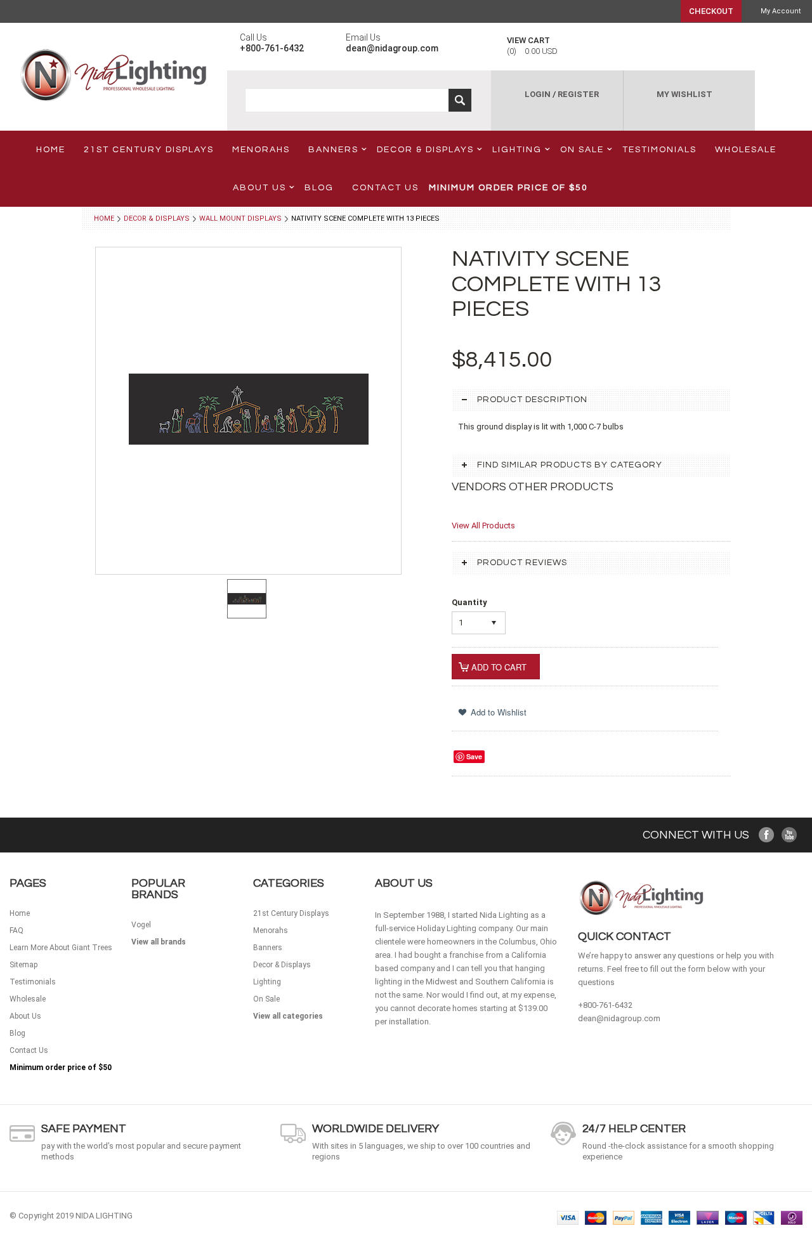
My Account (781, 11)
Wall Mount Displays (240, 218)
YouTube (789, 835)
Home (104, 218)
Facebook (767, 835)
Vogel (141, 924)
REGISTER (578, 94)
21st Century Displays (149, 149)
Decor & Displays (425, 149)
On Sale (582, 149)
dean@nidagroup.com (619, 1018)
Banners (333, 149)
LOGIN (538, 94)
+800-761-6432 (605, 1005)
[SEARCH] (460, 100)
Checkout (711, 11)
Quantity (469, 602)
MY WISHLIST (684, 94)
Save (474, 756)
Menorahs (261, 149)
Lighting (517, 149)
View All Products (483, 525)
